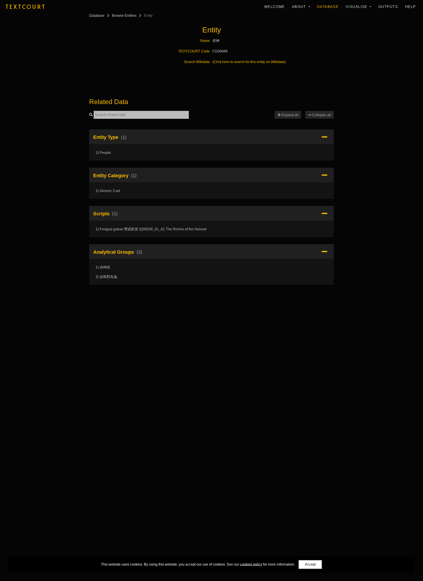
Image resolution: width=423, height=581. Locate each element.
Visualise (357, 7)
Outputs (388, 7)
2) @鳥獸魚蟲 (106, 277)
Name (205, 41)
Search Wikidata (197, 62)
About (299, 7)
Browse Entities (124, 15)
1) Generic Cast (108, 191)
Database (328, 7)
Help (410, 7)
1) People (103, 153)
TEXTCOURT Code (194, 51)
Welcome (274, 7)
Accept (310, 564)
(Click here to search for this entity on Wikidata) (249, 62)
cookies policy (251, 564)
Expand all (289, 115)
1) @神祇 (103, 267)
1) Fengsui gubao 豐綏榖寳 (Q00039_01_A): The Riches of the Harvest (151, 229)
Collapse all (321, 115)
